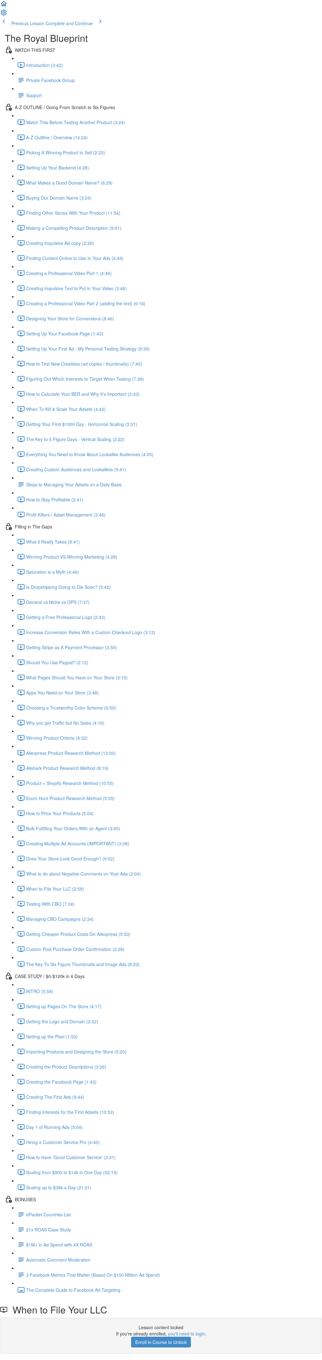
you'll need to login (186, 1333)
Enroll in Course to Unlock (161, 1342)
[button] (4, 6)
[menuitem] (4, 14)
